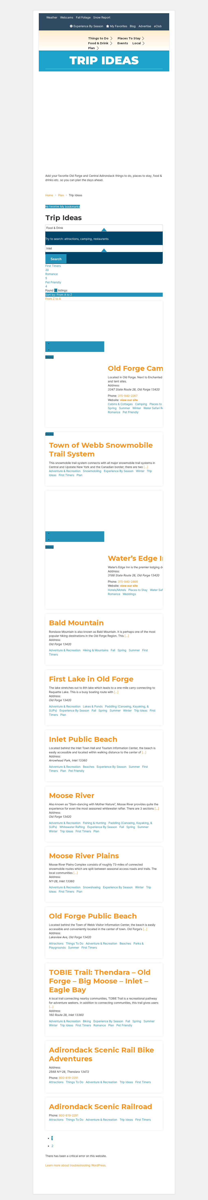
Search (56, 259)
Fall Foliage (83, 17)
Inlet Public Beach (83, 739)
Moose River (71, 795)
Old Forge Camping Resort (158, 368)
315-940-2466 (128, 581)
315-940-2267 (128, 395)
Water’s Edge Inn (140, 558)
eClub (158, 26)
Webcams (66, 17)
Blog (133, 26)
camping (86, 238)
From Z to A (53, 298)
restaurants (100, 238)
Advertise (145, 26)
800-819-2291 (68, 1077)
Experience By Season (88, 26)
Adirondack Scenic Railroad (100, 1106)
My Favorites (118, 26)
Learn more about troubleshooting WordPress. (75, 1165)
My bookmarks (69, 206)
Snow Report (101, 17)
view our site (129, 400)
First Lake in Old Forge (91, 679)
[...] (146, 467)
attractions (71, 238)
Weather (51, 17)
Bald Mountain (76, 622)
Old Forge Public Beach (93, 916)
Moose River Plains (84, 855)
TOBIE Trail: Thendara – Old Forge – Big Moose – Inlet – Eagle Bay (100, 981)
